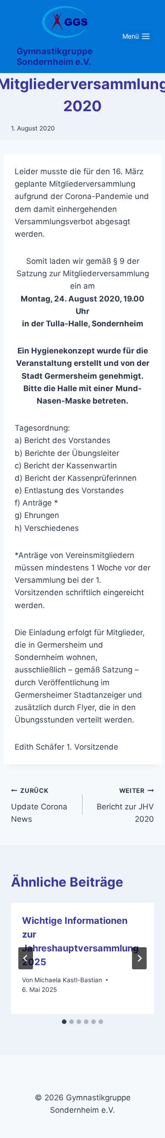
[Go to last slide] (25, 958)
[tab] (64, 1021)
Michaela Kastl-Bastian (68, 980)
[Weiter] (139, 958)
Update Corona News (39, 805)
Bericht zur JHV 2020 (125, 805)
